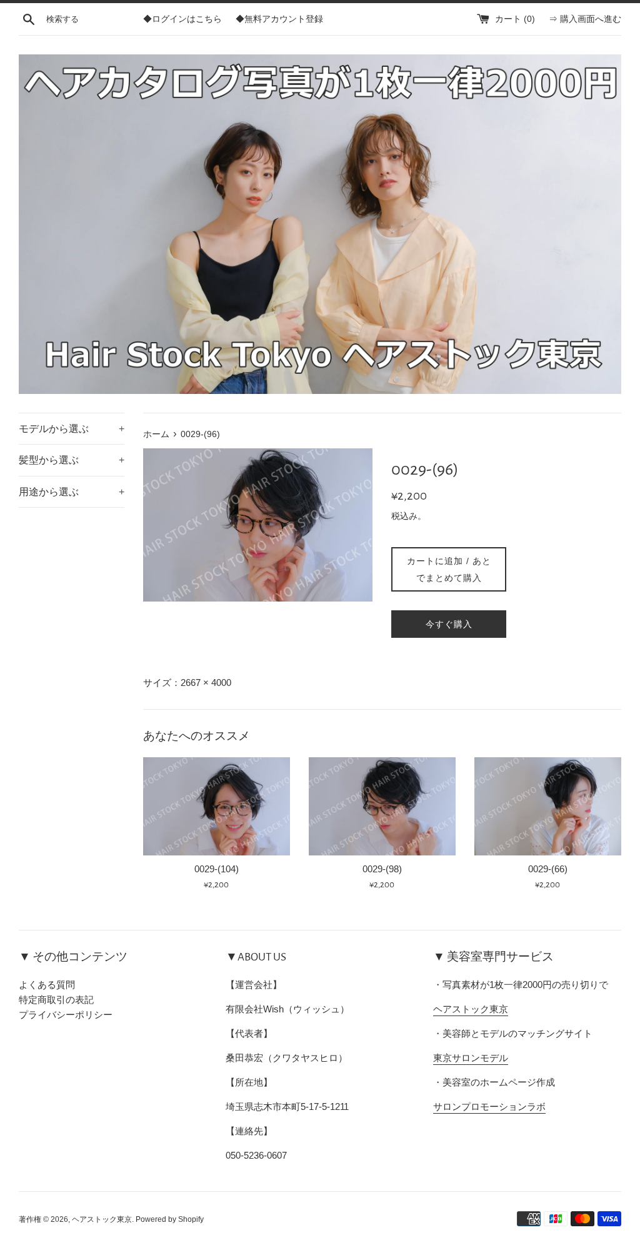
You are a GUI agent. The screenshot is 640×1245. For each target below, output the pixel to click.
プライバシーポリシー (65, 1014)
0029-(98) (382, 869)
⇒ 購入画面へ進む (585, 19)
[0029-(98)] (382, 806)
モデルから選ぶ (71, 428)
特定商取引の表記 (56, 999)
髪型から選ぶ (71, 460)
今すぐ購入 (449, 624)
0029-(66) (548, 869)
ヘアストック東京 (470, 1009)
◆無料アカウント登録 (279, 19)
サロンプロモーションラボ (489, 1106)
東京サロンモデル (470, 1057)
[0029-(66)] (547, 806)
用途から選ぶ (71, 491)
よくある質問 (47, 984)
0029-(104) (216, 869)
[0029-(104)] (216, 806)
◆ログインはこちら (182, 19)
